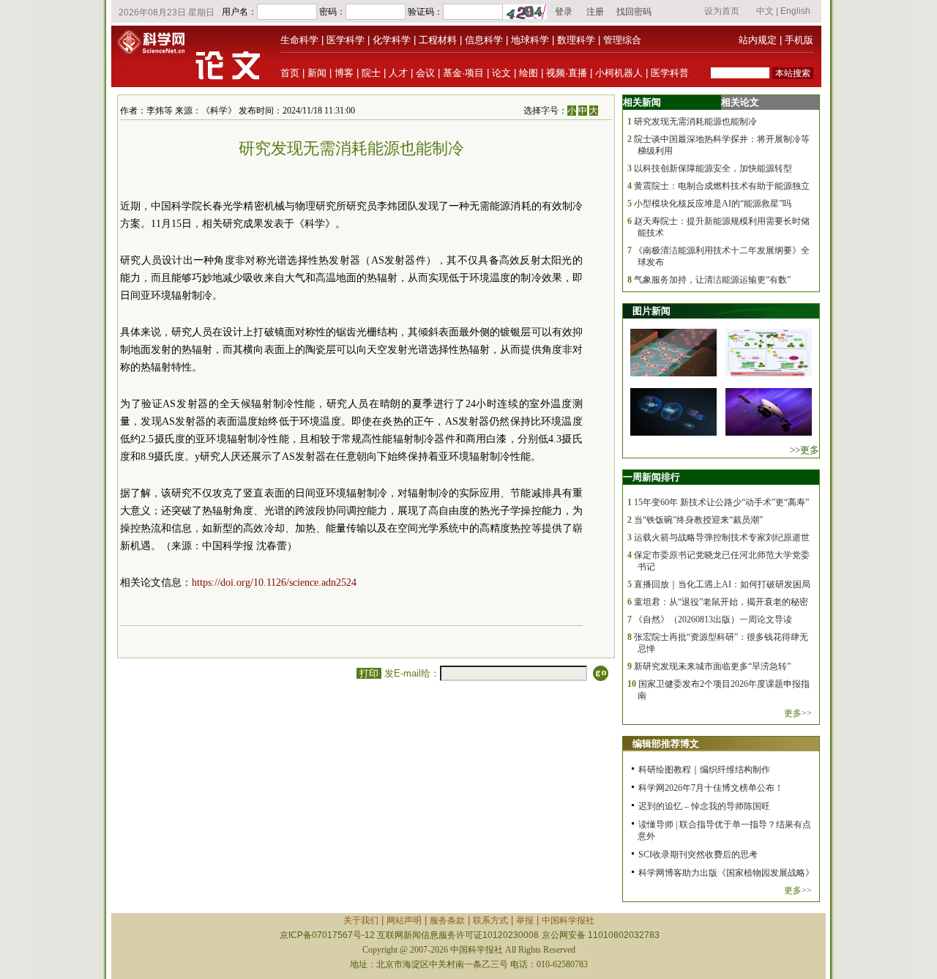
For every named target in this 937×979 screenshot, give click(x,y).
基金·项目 (463, 72)
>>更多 (804, 449)
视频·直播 (566, 72)
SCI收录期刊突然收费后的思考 (698, 854)
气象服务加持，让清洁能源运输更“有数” (712, 280)
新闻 (316, 72)
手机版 (799, 39)
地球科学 (530, 39)
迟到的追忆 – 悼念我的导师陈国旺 (704, 806)
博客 (344, 72)
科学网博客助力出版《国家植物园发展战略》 (726, 873)
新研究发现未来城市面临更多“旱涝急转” (712, 666)
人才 (398, 72)
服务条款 (447, 920)
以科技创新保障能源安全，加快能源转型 (713, 168)
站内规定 (758, 39)
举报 (525, 920)
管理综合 (622, 39)
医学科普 (670, 72)
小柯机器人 (619, 72)
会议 (425, 72)
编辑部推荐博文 (665, 743)
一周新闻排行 (651, 477)
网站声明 (404, 920)
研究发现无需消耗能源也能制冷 (695, 121)
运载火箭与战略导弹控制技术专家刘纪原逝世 (722, 537)
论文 (501, 72)
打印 (368, 673)
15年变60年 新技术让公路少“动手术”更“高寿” (721, 502)
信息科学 (484, 39)
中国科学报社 (568, 920)
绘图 (528, 72)
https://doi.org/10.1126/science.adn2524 (274, 582)
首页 (289, 72)
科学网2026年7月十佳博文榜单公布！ (710, 788)
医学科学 (345, 39)
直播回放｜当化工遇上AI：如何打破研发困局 (722, 584)
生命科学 (299, 39)
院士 (371, 72)
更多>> (798, 713)
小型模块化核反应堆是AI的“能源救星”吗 (712, 203)
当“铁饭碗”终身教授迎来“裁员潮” (698, 520)
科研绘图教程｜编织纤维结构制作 (704, 769)
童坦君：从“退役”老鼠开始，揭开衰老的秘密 (721, 602)
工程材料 (438, 39)
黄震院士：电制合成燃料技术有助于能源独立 (722, 186)
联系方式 (490, 920)
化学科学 (392, 39)
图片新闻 (651, 310)
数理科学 (576, 39)
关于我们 (360, 920)
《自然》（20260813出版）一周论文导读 (713, 619)
